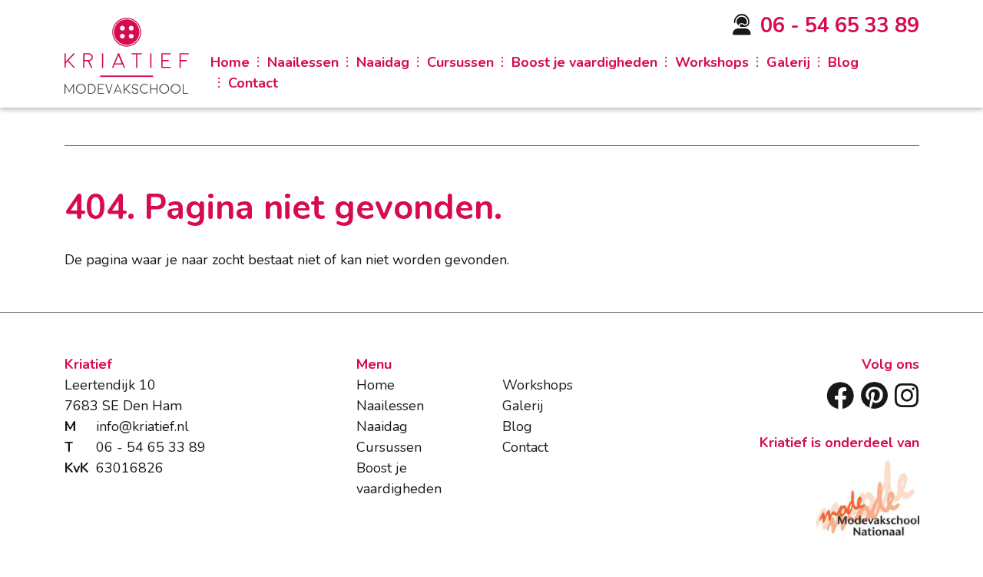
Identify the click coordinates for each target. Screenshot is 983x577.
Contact (253, 83)
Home (230, 62)
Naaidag (382, 62)
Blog (843, 62)
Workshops (712, 62)
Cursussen (460, 62)
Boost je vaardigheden (584, 62)
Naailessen (303, 62)
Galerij (788, 62)
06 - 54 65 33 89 (839, 26)
